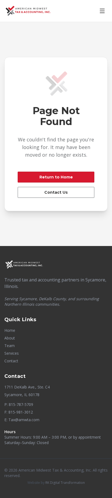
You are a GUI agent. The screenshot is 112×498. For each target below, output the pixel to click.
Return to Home (56, 177)
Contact (11, 360)
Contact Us (56, 192)
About (9, 338)
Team (9, 345)
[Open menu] (102, 10)
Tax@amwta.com (23, 419)
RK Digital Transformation (65, 482)
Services (11, 353)
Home (9, 330)
